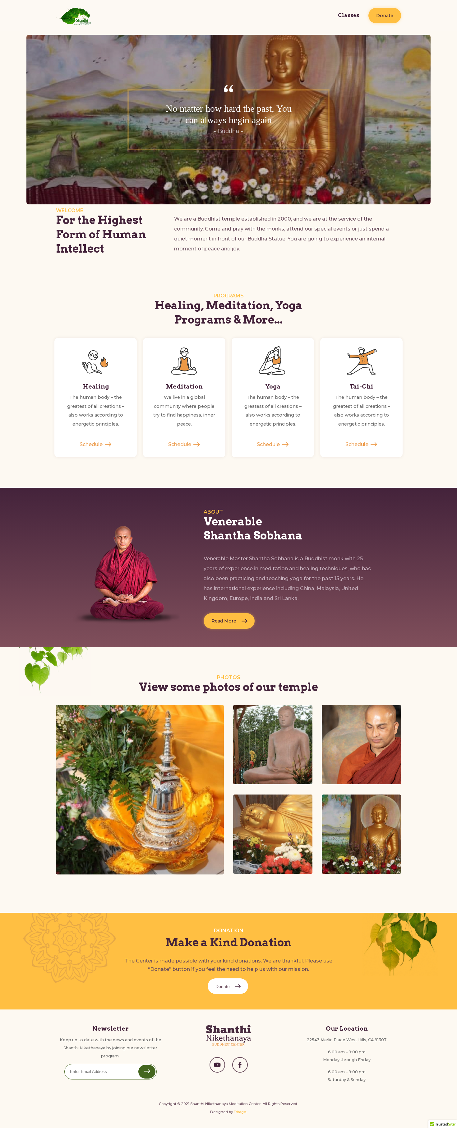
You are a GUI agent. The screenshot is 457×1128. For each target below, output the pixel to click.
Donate (384, 15)
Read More (223, 621)
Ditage (240, 1112)
